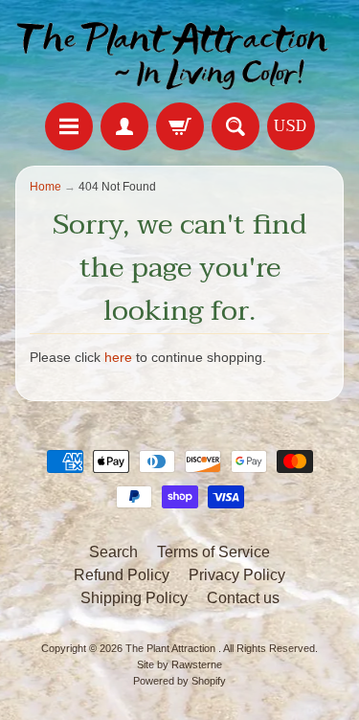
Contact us (243, 598)
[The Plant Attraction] (179, 54)
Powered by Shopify (179, 680)
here (118, 357)
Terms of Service (213, 552)
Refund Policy (121, 575)
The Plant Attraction (171, 648)
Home (45, 186)
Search (113, 552)
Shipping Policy (134, 598)
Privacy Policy (237, 575)
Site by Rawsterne (179, 664)
